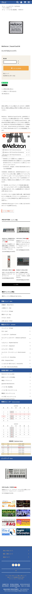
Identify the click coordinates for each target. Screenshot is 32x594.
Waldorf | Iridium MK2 (21, 270)
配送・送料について (22, 575)
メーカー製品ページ (8, 211)
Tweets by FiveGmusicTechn (7, 399)
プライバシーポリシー (13, 578)
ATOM (22, 578)
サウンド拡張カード (7, 7)
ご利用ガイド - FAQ (6, 308)
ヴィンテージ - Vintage (7, 311)
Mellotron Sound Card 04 (10, 156)
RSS (19, 578)
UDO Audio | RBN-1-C (7, 270)
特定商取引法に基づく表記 (9, 75)
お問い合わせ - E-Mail (7, 321)
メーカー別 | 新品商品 (12, 9)
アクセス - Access (6, 317)
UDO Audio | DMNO (21, 238)
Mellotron (21, 9)
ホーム (3, 6)
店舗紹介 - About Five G (7, 305)
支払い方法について (13, 575)
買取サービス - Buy (6, 314)
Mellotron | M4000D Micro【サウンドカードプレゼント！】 (8, 240)
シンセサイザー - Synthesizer (13, 6)
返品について (6, 73)
